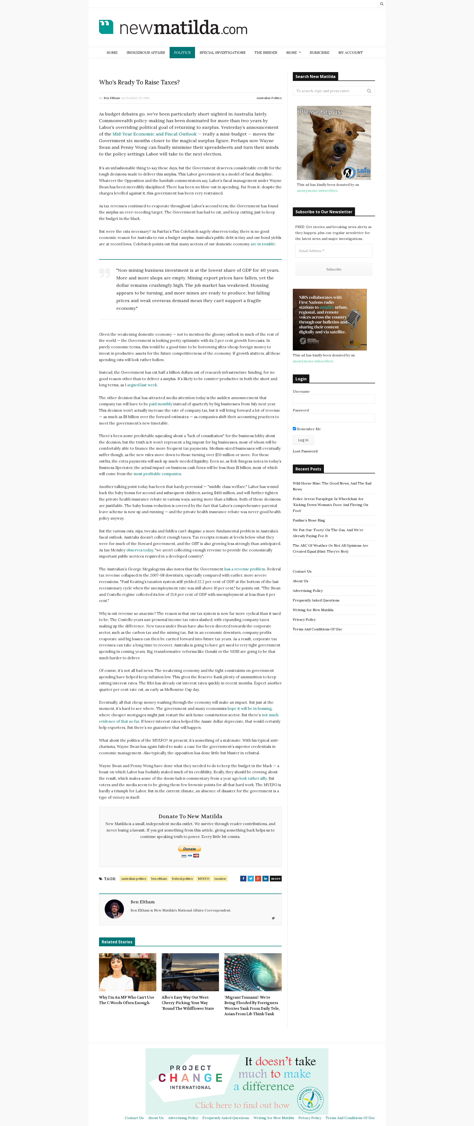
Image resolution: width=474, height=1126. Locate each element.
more (275, 878)
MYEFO (203, 878)
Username (301, 391)
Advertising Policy (308, 590)
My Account (350, 52)
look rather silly (253, 778)
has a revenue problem (244, 569)
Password (301, 410)
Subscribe (319, 52)
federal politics (182, 878)
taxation (220, 878)
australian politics (133, 878)
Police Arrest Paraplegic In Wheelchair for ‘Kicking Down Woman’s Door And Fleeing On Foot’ (330, 505)
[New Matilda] (173, 28)
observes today (139, 550)
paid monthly (160, 404)
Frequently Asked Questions (316, 600)
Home (112, 52)
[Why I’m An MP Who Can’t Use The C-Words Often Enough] (127, 972)
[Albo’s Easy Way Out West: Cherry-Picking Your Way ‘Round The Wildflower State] (190, 972)
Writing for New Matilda (313, 610)
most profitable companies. (158, 473)
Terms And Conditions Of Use (317, 629)
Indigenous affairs (146, 52)
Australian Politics (269, 98)
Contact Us (302, 571)
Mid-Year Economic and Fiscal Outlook (155, 134)
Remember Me (308, 429)
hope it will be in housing (250, 708)
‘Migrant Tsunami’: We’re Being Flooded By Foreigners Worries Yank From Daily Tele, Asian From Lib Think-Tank (252, 1006)
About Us (300, 581)
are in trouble (263, 244)
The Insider (266, 52)
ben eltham (159, 878)
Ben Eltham (112, 98)
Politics (182, 52)
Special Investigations (222, 52)
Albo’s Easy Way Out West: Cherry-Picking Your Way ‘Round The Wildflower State (188, 1003)
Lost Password (305, 451)
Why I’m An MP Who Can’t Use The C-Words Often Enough (126, 1000)
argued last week (142, 385)
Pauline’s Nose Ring (309, 520)
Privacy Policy (304, 619)
